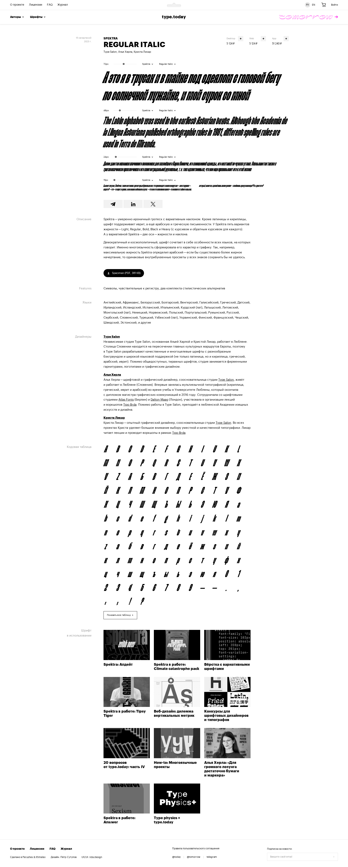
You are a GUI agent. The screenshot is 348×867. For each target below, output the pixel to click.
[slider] (123, 64)
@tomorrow (193, 857)
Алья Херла (125, 51)
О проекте (17, 5)
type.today (174, 17)
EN (313, 5)
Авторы (15, 17)
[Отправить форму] (334, 857)
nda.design (95, 857)
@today (176, 857)
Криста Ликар (142, 51)
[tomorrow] (308, 17)
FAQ (50, 5)
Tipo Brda (130, 404)
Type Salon (110, 51)
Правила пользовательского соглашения (195, 848)
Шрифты (36, 17)
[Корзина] (323, 5)
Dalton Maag (159, 399)
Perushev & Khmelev (34, 857)
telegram (212, 857)
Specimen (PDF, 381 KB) (126, 273)
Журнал (62, 5)
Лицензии (35, 5)
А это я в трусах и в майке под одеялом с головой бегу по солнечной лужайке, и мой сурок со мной (192, 85)
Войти (334, 5)
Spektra (111, 38)
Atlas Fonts (126, 399)
